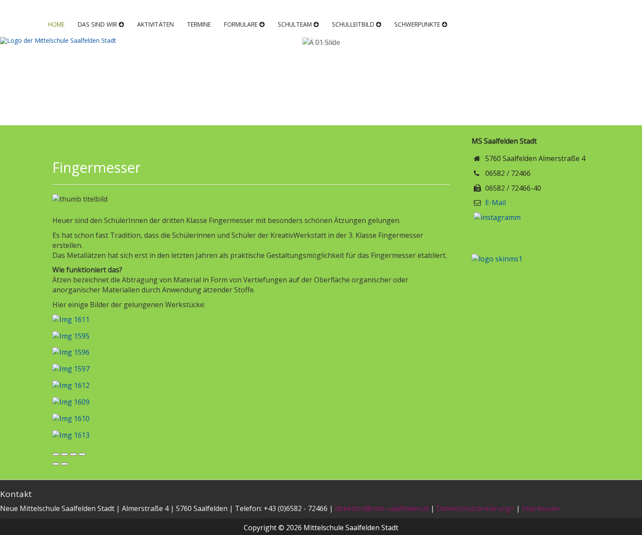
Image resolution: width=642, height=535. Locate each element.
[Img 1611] (71, 322)
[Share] (64, 454)
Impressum (540, 508)
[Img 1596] (71, 355)
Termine (199, 24)
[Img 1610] (71, 421)
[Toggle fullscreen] (73, 454)
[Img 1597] (71, 372)
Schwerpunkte (417, 24)
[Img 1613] (71, 437)
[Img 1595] (71, 338)
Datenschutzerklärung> (475, 508)
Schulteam (295, 24)
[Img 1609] (71, 404)
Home (56, 24)
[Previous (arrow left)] (55, 464)
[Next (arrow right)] (64, 464)
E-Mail (495, 202)
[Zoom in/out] (82, 454)
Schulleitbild (353, 24)
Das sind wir (97, 24)
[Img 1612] (71, 388)
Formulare (241, 24)
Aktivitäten (155, 24)
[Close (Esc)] (55, 454)
